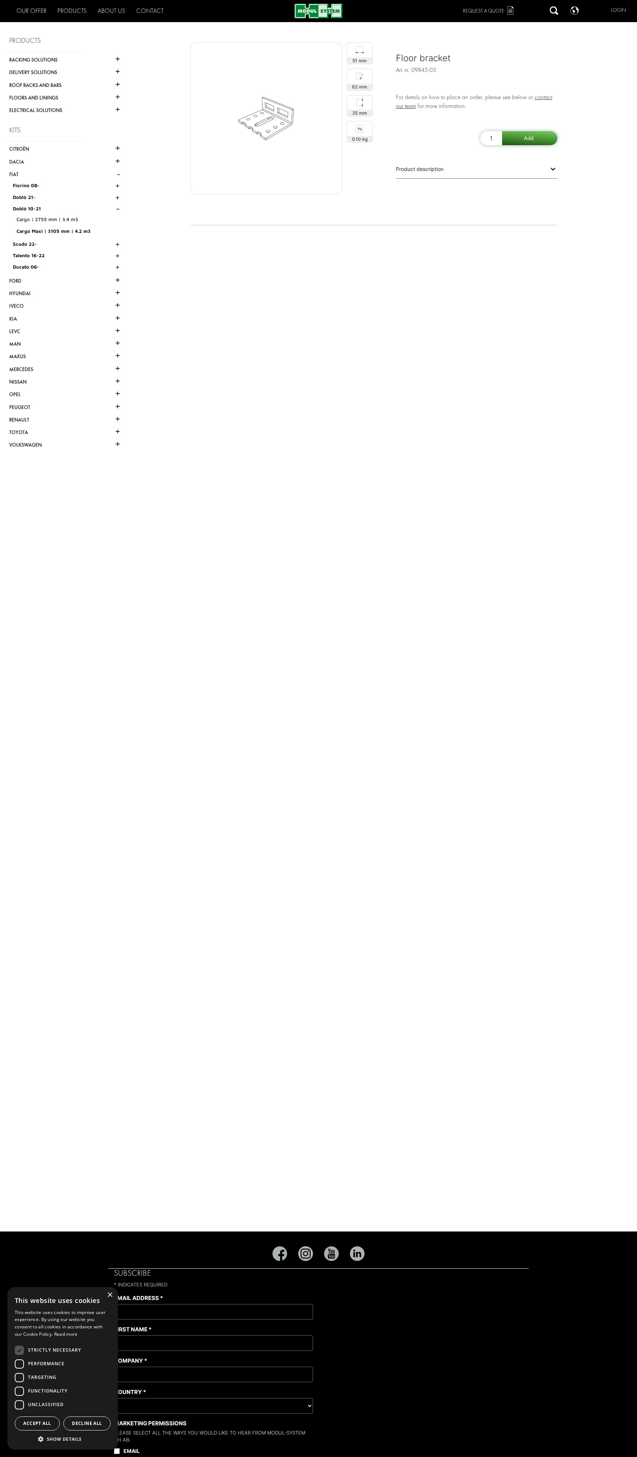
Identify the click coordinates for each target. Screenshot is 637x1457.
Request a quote (483, 11)
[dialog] (62, 1368)
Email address (138, 1297)
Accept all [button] (37, 1423)
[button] (63, 1438)
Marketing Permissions (150, 1423)
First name (133, 1329)
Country (130, 1391)
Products (72, 10)
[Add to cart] (529, 138)
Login (618, 10)
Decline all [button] (87, 1423)
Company (130, 1360)
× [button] (109, 1295)
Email (131, 1451)
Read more (66, 1334)
